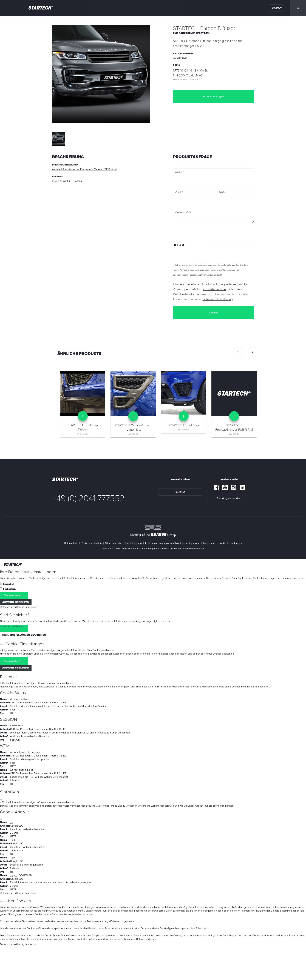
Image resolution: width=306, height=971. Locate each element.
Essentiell (8, 584)
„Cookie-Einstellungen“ (225, 935)
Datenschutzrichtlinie (20, 939)
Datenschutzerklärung (12, 607)
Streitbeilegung (133, 543)
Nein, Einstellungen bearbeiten (24, 634)
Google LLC (16, 825)
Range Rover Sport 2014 (194, 33)
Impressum (209, 543)
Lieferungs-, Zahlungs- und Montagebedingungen (172, 543)
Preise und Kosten (91, 543)
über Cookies (239, 578)
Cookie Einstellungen (230, 543)
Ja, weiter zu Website (11, 626)
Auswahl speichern (15, 602)
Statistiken (9, 588)
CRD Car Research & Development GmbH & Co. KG (38, 702)
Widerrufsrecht (113, 543)
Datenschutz (71, 543)
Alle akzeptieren (12, 595)
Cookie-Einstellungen (264, 578)
